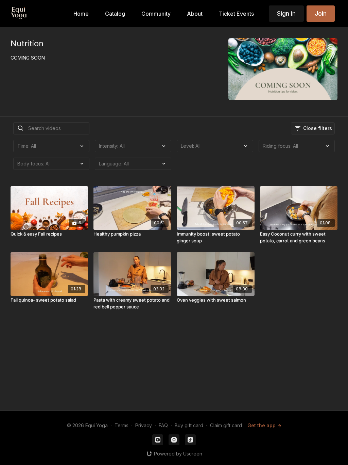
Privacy (143, 425)
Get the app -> (264, 425)
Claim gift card (226, 425)
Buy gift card (189, 425)
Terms (121, 425)
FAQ (163, 425)
